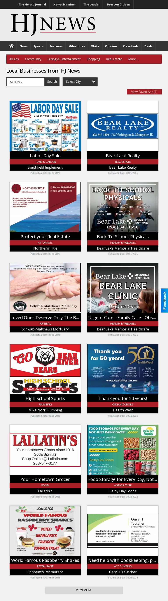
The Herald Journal (32, 4)
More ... (133, 59)
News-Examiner (64, 4)
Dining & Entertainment (64, 59)
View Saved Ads (144, 92)
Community (33, 59)
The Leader (91, 4)
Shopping (93, 59)
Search (52, 81)
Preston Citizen (118, 4)
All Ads (14, 59)
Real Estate (114, 59)
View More (84, 590)
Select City (73, 81)
